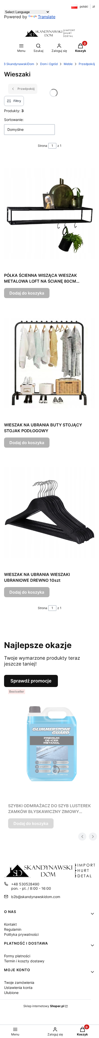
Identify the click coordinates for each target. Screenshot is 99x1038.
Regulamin (12, 929)
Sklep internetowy (43, 1006)
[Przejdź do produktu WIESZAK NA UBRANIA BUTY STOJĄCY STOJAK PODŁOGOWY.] (49, 363)
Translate (46, 16)
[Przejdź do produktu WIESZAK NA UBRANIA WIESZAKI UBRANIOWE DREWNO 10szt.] (49, 513)
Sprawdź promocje (31, 680)
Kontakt (10, 924)
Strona (42, 146)
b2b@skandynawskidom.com (35, 897)
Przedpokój (87, 64)
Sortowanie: (14, 119)
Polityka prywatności (21, 934)
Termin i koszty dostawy (24, 961)
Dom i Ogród (49, 64)
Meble (68, 64)
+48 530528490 (25, 884)
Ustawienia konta (18, 987)
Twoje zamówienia (19, 982)
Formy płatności (17, 956)
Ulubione (11, 992)
